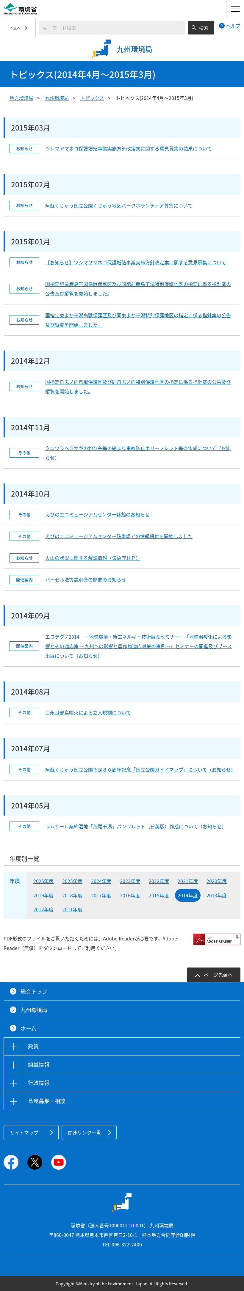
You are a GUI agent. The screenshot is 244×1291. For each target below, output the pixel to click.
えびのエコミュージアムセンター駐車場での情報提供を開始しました (119, 536)
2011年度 (72, 909)
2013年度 (217, 895)
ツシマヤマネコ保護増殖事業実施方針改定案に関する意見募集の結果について (128, 148)
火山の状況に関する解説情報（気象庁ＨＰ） (92, 557)
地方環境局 (21, 97)
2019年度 (43, 895)
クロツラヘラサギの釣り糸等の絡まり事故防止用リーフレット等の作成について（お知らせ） (138, 453)
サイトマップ (24, 1132)
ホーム (28, 1028)
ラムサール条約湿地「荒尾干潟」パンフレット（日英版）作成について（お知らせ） (135, 826)
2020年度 (217, 881)
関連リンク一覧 (84, 1132)
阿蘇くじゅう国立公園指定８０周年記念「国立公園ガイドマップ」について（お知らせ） (139, 769)
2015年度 (159, 895)
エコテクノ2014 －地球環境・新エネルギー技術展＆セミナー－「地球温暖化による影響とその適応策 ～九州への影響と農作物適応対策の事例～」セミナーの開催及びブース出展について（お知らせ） (138, 646)
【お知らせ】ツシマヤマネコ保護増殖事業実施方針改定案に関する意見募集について (135, 262)
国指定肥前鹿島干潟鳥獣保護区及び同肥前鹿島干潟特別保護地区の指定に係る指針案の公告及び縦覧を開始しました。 (138, 288)
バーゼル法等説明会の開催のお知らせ (85, 579)
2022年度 (159, 881)
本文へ (15, 28)
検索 (203, 27)
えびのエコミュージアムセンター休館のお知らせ (97, 514)
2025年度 (72, 881)
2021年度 (188, 881)
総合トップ (34, 991)
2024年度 (101, 881)
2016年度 (130, 895)
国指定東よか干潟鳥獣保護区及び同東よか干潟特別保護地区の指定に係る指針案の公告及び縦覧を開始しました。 (138, 320)
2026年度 (43, 881)
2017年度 (101, 895)
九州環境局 (57, 97)
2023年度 (130, 881)
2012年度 (43, 909)
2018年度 (72, 895)
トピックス (92, 97)
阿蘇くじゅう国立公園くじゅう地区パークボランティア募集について (119, 205)
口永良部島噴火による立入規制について (88, 712)
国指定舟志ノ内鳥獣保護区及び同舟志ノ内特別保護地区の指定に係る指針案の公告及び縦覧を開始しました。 (138, 386)
